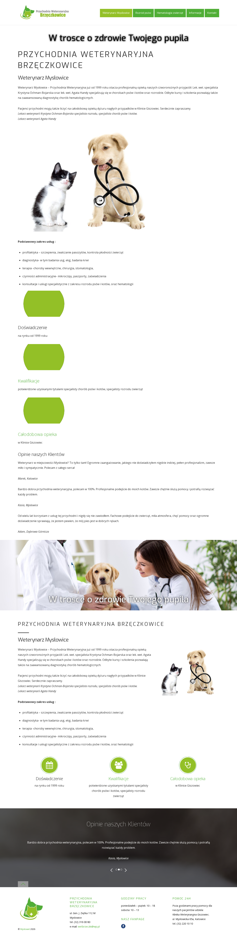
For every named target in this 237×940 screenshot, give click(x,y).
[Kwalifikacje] (70, 369)
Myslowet (25, 929)
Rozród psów (143, 13)
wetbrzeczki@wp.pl (89, 926)
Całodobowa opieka (37, 434)
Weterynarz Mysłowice (116, 13)
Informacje (195, 13)
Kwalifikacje (29, 381)
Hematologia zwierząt (170, 13)
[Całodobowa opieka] (70, 422)
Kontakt (212, 13)
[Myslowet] (44, 19)
